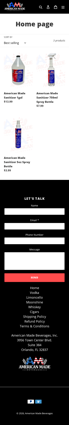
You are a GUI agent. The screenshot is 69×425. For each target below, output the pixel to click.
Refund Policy (34, 321)
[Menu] (63, 7)
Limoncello (34, 297)
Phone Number (34, 234)
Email (34, 220)
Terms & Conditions (34, 326)
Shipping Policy (34, 316)
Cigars (34, 312)
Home (34, 288)
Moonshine (34, 302)
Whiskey (34, 307)
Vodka (34, 292)
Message (34, 249)
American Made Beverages (39, 413)
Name (34, 205)
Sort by (8, 37)
